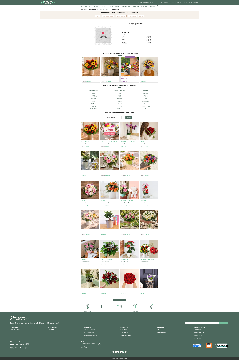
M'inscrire (223, 323)
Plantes (141, 16)
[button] (80, 69)
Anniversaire (132, 16)
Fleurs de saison (121, 16)
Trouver (129, 117)
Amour (97, 16)
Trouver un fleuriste (124, 332)
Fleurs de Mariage (50, 329)
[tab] (84, 6)
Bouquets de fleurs (108, 16)
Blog (121, 334)
